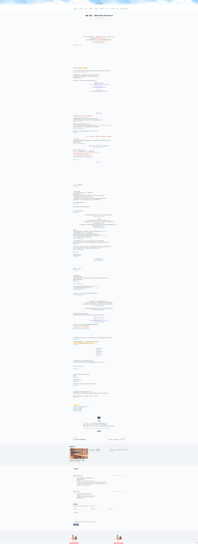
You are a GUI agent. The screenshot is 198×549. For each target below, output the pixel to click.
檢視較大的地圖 (98, 113)
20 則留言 (78, 461)
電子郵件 (94, 508)
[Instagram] (123, 8)
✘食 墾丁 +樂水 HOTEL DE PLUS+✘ (81, 406)
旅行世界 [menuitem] (91, 8)
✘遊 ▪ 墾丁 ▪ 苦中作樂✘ (95, 449)
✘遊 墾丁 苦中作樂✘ (77, 409)
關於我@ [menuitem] (80, 8)
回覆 (123, 475)
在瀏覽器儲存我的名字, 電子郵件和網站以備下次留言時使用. (85, 521)
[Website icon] (100, 431)
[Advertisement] (99, 26)
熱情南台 (101, 18)
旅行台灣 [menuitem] (96, 8)
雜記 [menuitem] (117, 8)
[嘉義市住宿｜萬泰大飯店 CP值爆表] (79, 453)
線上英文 (115, 535)
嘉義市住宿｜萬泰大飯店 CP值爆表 (77, 460)
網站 (110, 508)
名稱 (75, 508)
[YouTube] (125, 8)
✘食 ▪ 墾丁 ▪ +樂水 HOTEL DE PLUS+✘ (119, 449)
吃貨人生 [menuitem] (107, 8)
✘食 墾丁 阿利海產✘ (77, 410)
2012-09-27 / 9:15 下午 (117, 475)
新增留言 (76, 512)
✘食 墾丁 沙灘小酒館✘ (78, 407)
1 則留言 (97, 451)
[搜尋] (127, 8)
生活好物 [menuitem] (112, 8)
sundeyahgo (80, 475)
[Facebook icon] (98, 431)
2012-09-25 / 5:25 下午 (117, 491)
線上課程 (71, 535)
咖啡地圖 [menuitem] (101, 8)
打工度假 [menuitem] (85, 8)
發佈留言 (76, 524)
